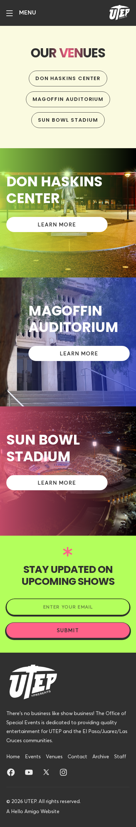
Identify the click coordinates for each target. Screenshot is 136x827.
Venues (54, 756)
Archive (100, 756)
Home (13, 756)
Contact (77, 756)
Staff (120, 756)
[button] (21, 13)
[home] (118, 13)
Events (33, 756)
